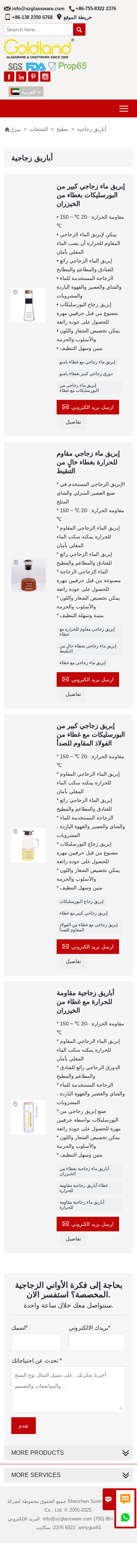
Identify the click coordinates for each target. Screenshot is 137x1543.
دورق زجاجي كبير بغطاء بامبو (86, 373)
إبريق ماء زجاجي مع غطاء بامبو (87, 362)
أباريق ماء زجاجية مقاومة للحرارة (82, 1205)
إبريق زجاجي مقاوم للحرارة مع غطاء (87, 632)
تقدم (23, 1426)
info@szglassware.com (38, 8)
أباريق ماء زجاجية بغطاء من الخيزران (84, 1171)
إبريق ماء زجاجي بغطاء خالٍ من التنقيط (88, 648)
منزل (12, 129)
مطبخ (62, 129)
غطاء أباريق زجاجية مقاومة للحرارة (84, 1188)
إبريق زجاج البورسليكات (81, 901)
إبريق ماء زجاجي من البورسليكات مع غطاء (79, 388)
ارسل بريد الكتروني (88, 406)
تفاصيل (73, 422)
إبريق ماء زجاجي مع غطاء (83, 662)
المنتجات (39, 129)
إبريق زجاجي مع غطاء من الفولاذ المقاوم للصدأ (89, 927)
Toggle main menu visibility (124, 108)
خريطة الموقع (78, 17)
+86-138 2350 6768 (32, 17)
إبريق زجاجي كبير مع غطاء (83, 913)
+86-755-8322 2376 (96, 8)
